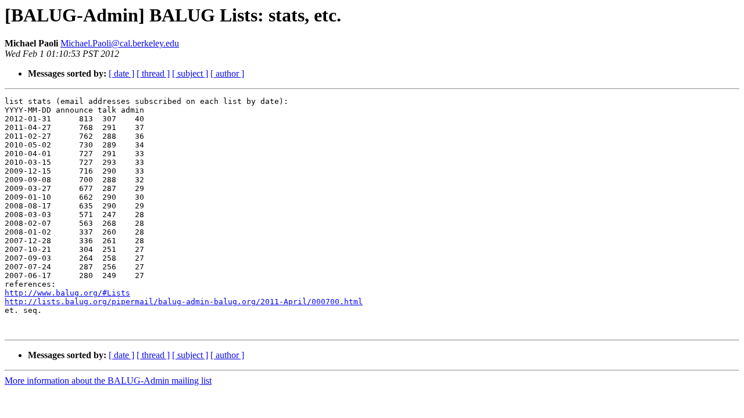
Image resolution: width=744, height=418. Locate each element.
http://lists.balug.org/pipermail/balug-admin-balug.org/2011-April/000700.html (184, 301)
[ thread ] (153, 73)
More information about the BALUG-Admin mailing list (108, 380)
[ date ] (121, 73)
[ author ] (227, 73)
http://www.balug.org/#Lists (67, 293)
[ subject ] (190, 73)
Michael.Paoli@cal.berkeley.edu (119, 43)
